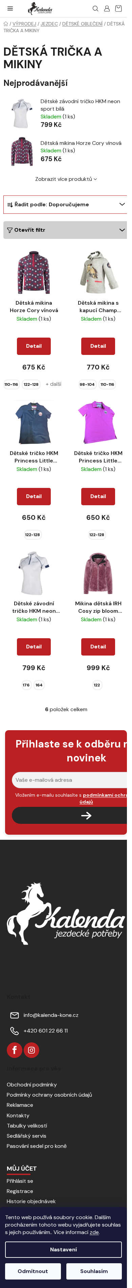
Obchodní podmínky (32, 1084)
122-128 (31, 384)
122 (97, 685)
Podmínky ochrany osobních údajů (49, 1094)
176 (26, 685)
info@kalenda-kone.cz (51, 1015)
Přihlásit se (20, 1181)
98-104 (87, 384)
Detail (34, 345)
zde (94, 1232)
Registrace (20, 1191)
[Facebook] (14, 1050)
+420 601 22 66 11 (46, 1030)
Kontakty (18, 1115)
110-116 (11, 384)
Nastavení (63, 1249)
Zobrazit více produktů (63, 179)
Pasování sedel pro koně (37, 1146)
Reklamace (20, 1105)
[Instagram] (31, 1050)
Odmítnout (33, 1271)
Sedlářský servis (26, 1135)
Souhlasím (94, 1271)
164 (39, 685)
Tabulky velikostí (27, 1125)
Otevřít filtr (29, 229)
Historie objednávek (31, 1201)
